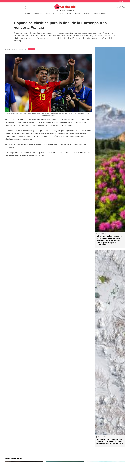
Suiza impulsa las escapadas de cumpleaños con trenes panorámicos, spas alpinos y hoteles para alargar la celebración (109, 240)
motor (69, 13)
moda (61, 13)
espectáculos (38, 13)
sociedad (86, 13)
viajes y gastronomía (99, 13)
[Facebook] (119, 7)
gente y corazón (51, 13)
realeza (77, 13)
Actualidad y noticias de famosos (65, 10)
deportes (27, 13)
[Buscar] (23, 7)
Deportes (31, 49)
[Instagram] (123, 7)
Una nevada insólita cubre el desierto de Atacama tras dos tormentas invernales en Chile (109, 441)
